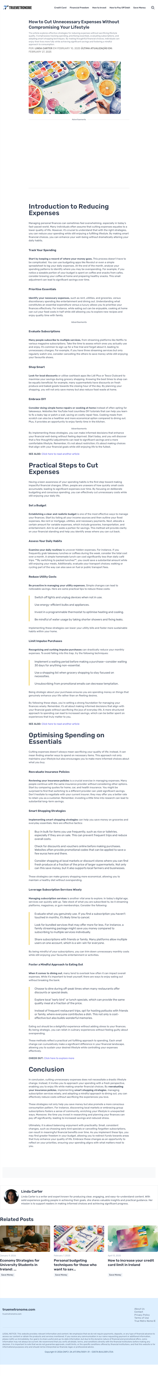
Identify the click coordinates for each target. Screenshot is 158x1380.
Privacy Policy (142, 1315)
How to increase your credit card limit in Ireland (131, 1262)
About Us (139, 1308)
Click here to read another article (60, 453)
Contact (138, 1311)
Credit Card (60, 7)
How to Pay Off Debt (120, 7)
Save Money (139, 7)
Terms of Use (141, 1317)
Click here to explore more (59, 1058)
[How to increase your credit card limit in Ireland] (133, 1251)
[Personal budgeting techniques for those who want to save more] (79, 1251)
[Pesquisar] (153, 8)
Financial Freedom (79, 7)
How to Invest (99, 7)
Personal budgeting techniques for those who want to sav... (75, 1264)
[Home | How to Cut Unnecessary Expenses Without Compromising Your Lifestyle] (20, 7)
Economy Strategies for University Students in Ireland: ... (20, 1264)
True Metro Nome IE (145, 1321)
